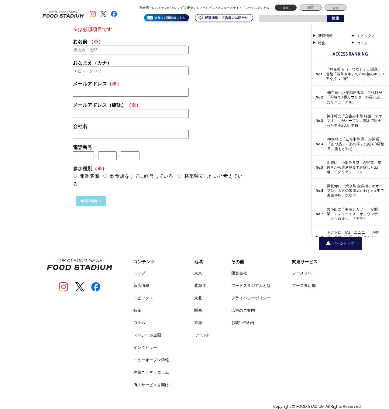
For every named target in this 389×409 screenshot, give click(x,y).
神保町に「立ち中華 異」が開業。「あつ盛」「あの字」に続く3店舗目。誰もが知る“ (355, 144)
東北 (198, 298)
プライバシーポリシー (251, 298)
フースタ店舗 (304, 285)
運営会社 (239, 273)
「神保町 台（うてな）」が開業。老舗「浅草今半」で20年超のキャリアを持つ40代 (355, 74)
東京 (286, 7)
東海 (335, 7)
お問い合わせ (243, 322)
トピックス (143, 298)
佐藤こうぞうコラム (151, 372)
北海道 (200, 285)
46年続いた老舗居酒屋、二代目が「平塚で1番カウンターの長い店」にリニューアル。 (355, 97)
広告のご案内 (243, 310)
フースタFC (302, 273)
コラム (139, 322)
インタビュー (145, 347)
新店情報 (325, 35)
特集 (321, 43)
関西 (311, 7)
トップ (139, 273)
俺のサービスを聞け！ (153, 384)
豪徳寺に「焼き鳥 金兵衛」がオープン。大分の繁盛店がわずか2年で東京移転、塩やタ (355, 191)
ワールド (202, 335)
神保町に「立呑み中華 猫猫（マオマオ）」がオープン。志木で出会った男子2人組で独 (354, 121)
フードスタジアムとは (251, 285)
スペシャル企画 (147, 335)
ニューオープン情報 (151, 360)
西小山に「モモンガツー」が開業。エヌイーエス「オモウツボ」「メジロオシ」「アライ (354, 214)
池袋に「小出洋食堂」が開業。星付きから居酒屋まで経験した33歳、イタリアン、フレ (354, 167)
